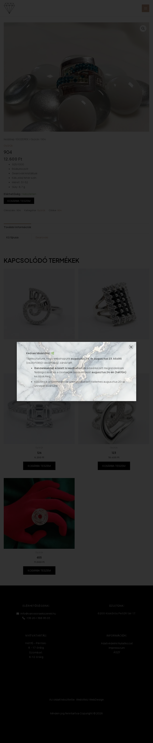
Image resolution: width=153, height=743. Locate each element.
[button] (131, 347)
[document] (76, 371)
